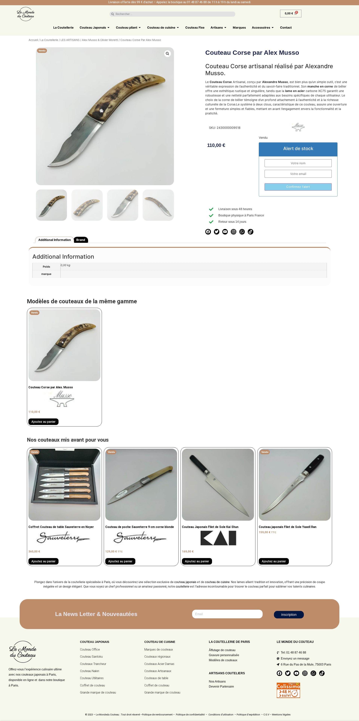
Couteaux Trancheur (93, 664)
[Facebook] (208, 231)
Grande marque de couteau (98, 692)
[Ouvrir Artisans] (225, 27)
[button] (167, 53)
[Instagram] (233, 231)
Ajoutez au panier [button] (197, 561)
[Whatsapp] (242, 231)
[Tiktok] (250, 231)
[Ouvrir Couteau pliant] (139, 27)
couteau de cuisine (217, 582)
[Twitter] (216, 231)
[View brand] (299, 130)
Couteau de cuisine (159, 641)
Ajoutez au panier (43, 421)
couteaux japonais (33, 674)
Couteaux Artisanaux (157, 671)
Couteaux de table (156, 678)
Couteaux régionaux (157, 656)
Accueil (33, 40)
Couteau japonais (94, 641)
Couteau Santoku (91, 656)
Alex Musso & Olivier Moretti (100, 40)
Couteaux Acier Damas (159, 664)
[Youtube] (225, 231)
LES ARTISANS (70, 40)
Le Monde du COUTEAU (295, 641)
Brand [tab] (80, 240)
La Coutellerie (49, 40)
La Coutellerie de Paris (229, 641)
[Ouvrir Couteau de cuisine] (177, 27)
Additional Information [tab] (54, 240)
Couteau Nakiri (89, 671)
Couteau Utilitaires (92, 678)
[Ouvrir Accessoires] (272, 27)
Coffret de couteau (92, 685)
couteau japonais (185, 582)
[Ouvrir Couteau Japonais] (108, 27)
